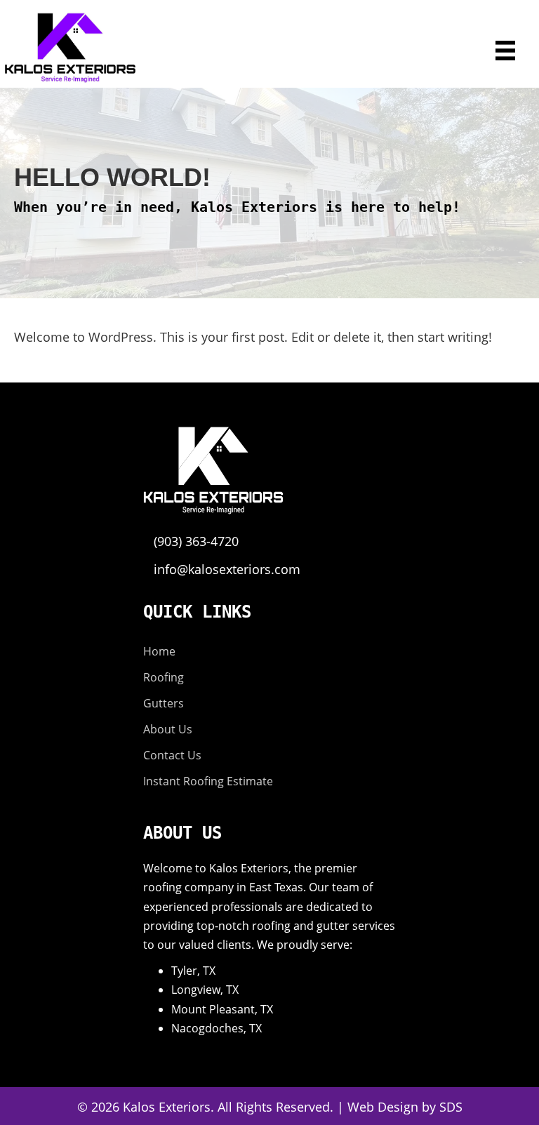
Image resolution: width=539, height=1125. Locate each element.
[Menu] (505, 50)
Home (159, 651)
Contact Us (172, 755)
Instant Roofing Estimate (208, 781)
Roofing (163, 677)
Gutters (163, 703)
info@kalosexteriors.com (227, 569)
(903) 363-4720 (196, 541)
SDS (451, 1106)
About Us (167, 729)
